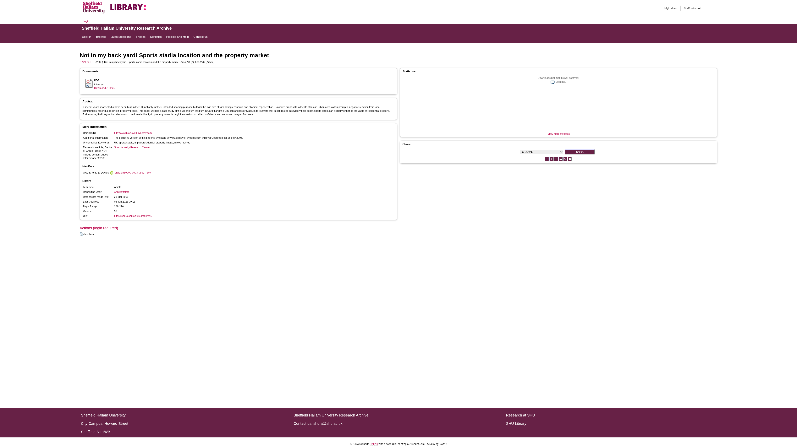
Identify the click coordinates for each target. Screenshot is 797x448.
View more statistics (559, 133)
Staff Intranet (692, 8)
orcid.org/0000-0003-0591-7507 (133, 172)
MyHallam (670, 8)
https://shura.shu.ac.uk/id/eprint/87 (133, 216)
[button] (81, 234)
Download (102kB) (104, 88)
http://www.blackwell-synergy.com (133, 133)
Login (86, 21)
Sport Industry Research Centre (132, 147)
